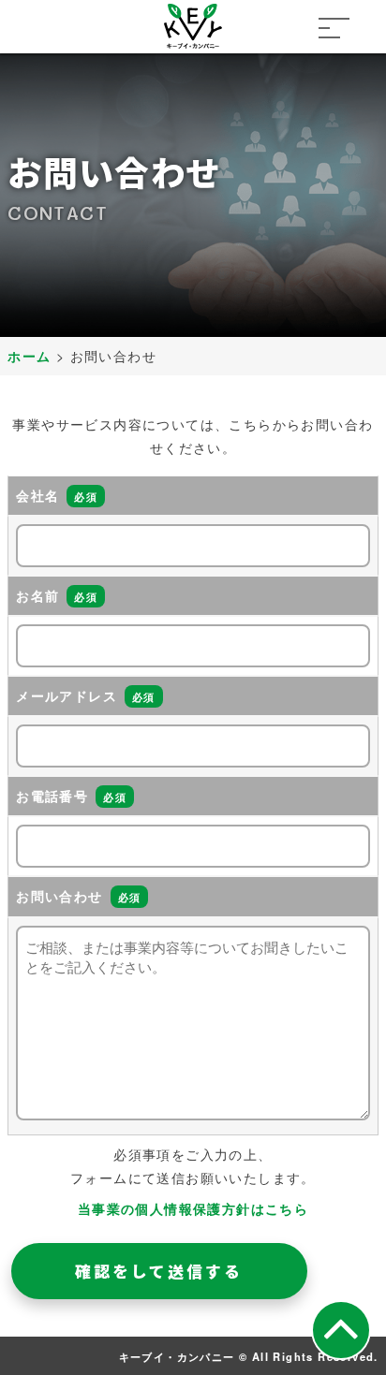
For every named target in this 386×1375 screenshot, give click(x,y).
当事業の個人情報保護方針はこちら (193, 1208)
